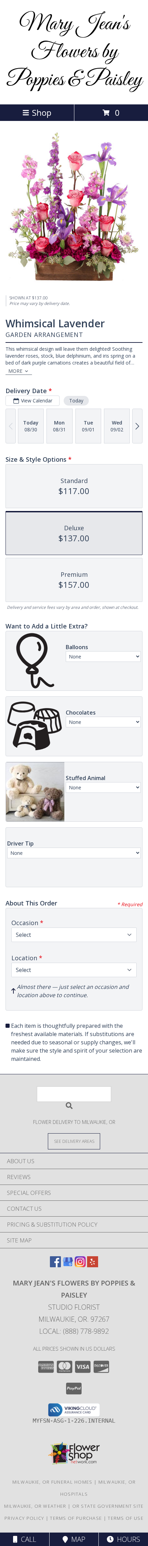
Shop (41, 112)
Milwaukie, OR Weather (35, 1506)
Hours (127, 1539)
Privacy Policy (24, 1518)
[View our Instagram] (80, 1265)
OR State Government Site (108, 1506)
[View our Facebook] (55, 1265)
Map (76, 1539)
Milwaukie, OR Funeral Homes (52, 1482)
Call (27, 1539)
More (15, 371)
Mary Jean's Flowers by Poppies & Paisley (74, 52)
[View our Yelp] (92, 1265)
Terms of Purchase (76, 1518)
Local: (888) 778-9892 (74, 1331)
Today (76, 400)
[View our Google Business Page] (67, 1265)
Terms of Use (126, 1518)
